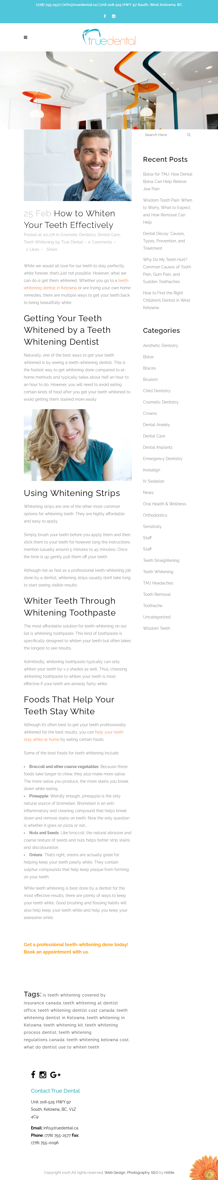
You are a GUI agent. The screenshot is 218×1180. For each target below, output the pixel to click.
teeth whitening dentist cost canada (76, 1010)
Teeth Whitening (39, 242)
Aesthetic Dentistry (160, 345)
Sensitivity (152, 526)
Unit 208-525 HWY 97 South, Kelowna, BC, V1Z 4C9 (53, 1109)
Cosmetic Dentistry (78, 234)
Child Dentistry (157, 391)
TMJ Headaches (158, 583)
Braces (149, 368)
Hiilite (169, 1172)
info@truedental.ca (80, 5)
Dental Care (109, 234)
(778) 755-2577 (48, 5)
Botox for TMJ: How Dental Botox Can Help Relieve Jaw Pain (167, 181)
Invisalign (151, 470)
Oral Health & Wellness (164, 504)
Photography (138, 1172)
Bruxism (150, 379)
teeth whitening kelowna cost (98, 1039)
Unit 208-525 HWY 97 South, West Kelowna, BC (140, 5)
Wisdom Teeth (156, 628)
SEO (154, 1172)
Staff (147, 538)
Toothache (152, 605)
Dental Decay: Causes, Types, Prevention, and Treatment (164, 241)
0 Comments (100, 242)
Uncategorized (157, 617)
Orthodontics (155, 515)
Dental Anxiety (156, 424)
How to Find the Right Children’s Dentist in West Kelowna (166, 300)
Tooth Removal (157, 594)
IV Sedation (153, 481)
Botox (148, 357)
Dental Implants (158, 447)
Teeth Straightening (161, 560)
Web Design (114, 1172)
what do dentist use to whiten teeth (61, 1047)
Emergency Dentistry (163, 458)
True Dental (72, 242)
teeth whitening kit (63, 1025)
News (148, 492)
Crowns (150, 413)
